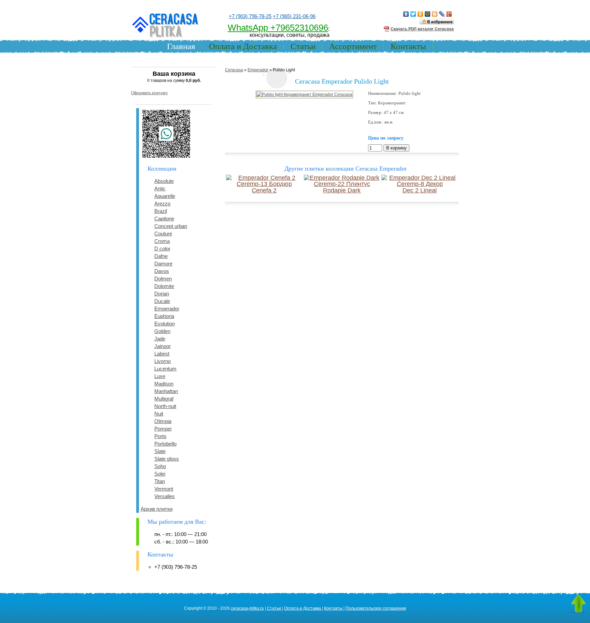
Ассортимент (353, 46)
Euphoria (164, 316)
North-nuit (165, 406)
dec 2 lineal (420, 190)
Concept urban (170, 226)
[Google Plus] (449, 14)
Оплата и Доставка (243, 46)
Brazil (160, 211)
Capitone (164, 218)
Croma (162, 241)
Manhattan (166, 391)
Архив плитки (156, 509)
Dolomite (164, 286)
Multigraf (163, 399)
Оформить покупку (149, 92)
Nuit (158, 414)
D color (162, 248)
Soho (160, 466)
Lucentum (165, 369)
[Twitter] (413, 14)
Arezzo (162, 203)
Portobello (165, 444)
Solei (159, 474)
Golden (162, 331)
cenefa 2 (264, 190)
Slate (160, 451)
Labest (161, 354)
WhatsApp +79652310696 (278, 28)
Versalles (164, 496)
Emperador (166, 309)
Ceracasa (234, 70)
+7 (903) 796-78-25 (250, 16)
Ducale (162, 301)
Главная (181, 46)
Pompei (162, 429)
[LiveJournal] (442, 14)
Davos (161, 271)
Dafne (161, 256)
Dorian (161, 293)
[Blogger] (434, 14)
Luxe (159, 376)
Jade (159, 339)
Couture (163, 233)
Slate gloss (166, 459)
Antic (160, 188)
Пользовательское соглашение (376, 608)
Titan (159, 481)
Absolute (164, 181)
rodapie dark (342, 190)
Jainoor (162, 346)
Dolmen (163, 278)
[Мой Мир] (427, 14)
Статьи (303, 46)
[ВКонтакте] (406, 14)
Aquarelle (164, 196)
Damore (163, 263)
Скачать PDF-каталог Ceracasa (422, 29)
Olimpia (162, 421)
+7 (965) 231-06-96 (294, 16)
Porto (160, 436)
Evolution (164, 324)
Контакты (408, 46)
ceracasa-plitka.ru (247, 608)
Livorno (162, 361)
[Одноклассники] (420, 14)
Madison (163, 384)
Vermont (163, 489)
